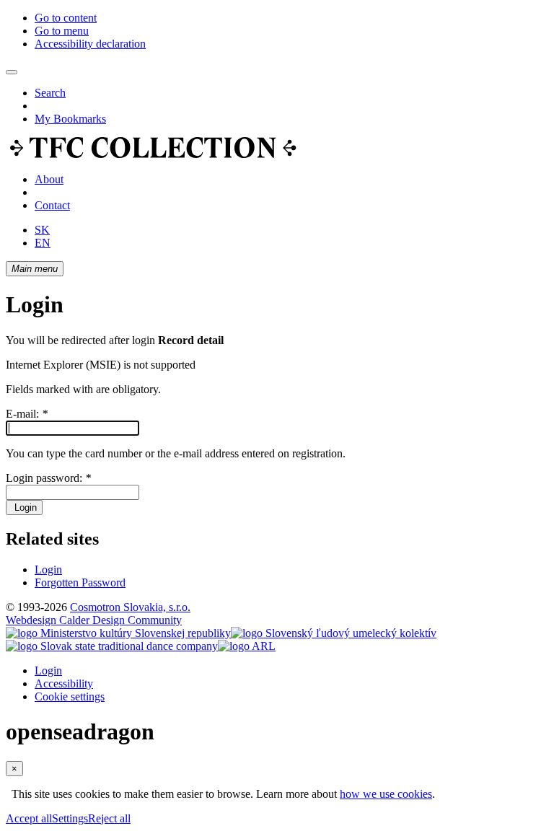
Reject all (109, 818)
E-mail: (27, 414)
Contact (52, 205)
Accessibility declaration (90, 44)
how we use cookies (386, 794)
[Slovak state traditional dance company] (112, 646)
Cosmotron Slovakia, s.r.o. (130, 607)
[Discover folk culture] (153, 155)
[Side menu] (11, 72)
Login (24, 507)
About (49, 179)
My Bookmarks (70, 119)
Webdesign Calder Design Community (94, 620)
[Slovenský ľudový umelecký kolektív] (333, 633)
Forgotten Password (80, 582)
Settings (70, 818)
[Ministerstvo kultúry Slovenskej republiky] (118, 633)
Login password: (48, 478)
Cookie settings (70, 696)
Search (50, 93)
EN (42, 243)
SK (42, 230)
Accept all (29, 818)
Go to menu (62, 31)
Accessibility (64, 683)
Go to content (66, 18)
